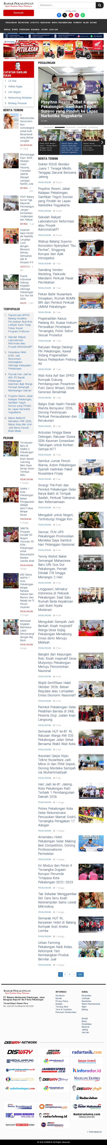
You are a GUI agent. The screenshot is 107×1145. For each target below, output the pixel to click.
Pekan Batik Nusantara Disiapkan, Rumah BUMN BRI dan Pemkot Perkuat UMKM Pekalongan (56, 300)
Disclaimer (60, 995)
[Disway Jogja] (87, 1088)
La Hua (10, 80)
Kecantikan (23, 23)
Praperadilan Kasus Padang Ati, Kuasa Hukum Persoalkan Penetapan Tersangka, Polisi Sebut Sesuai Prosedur (57, 327)
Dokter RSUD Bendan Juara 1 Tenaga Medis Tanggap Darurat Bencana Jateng (57, 170)
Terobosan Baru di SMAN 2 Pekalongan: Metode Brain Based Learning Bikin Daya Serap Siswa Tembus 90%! (27, 459)
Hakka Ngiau (13, 86)
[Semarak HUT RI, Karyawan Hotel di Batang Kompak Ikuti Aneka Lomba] (91, 924)
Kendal (7, 29)
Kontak (59, 998)
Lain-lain (53, 29)
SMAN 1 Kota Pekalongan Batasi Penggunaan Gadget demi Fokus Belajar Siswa (27, 502)
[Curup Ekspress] (53, 1106)
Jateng (44, 29)
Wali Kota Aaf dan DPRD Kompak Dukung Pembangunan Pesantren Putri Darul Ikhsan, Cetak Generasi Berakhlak (56, 384)
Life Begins (13, 92)
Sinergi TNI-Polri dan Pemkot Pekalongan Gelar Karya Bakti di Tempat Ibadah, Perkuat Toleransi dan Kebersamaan (57, 493)
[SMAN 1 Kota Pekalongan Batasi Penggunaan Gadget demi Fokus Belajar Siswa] (11, 494)
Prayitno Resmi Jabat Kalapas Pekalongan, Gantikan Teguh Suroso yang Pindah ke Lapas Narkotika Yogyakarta (18, 404)
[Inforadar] (87, 1070)
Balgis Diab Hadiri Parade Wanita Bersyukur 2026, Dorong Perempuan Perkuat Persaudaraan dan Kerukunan (57, 412)
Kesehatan (45, 23)
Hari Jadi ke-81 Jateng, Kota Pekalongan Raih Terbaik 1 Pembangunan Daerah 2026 (56, 790)
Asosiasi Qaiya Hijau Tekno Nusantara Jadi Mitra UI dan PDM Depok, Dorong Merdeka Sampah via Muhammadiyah (57, 764)
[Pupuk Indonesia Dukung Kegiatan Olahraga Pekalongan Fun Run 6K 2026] (11, 282)
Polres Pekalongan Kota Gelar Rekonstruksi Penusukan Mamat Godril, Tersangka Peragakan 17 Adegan (57, 817)
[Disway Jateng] (53, 1079)
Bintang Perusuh (16, 103)
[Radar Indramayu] (53, 1061)
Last (80, 974)
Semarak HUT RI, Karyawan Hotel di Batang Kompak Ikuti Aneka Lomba (57, 924)
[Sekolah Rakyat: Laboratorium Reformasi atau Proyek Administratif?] (91, 223)
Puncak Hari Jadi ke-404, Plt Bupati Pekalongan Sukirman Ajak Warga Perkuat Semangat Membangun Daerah (18, 382)
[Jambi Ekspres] (53, 1070)
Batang (93, 23)
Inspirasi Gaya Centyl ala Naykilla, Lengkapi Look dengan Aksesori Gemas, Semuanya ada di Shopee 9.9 (26, 246)
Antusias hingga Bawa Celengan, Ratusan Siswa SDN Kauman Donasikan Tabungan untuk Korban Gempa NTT (56, 441)
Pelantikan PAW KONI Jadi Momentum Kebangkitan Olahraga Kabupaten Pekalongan (18, 360)
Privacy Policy (62, 1001)
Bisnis (15, 29)
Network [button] (18, 13)
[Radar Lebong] (53, 1115)
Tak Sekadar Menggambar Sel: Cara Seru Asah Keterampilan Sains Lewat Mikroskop (57, 900)
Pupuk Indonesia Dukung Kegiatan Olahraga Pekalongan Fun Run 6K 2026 (26, 287)
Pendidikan (24, 29)
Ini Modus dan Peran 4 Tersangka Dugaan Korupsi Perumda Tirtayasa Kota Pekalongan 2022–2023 (55, 874)
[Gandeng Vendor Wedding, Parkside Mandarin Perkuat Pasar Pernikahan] (91, 276)
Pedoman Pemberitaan (66, 1012)
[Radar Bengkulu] (20, 1115)
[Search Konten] (99, 5)
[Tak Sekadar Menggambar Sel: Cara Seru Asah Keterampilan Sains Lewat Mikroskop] (91, 900)
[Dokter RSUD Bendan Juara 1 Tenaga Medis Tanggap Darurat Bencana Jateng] (91, 170)
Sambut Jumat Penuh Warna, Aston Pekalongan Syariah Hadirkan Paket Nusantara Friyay (57, 467)
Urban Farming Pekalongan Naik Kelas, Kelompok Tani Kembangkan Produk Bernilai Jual (55, 951)
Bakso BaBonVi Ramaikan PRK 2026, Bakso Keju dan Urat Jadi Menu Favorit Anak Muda (18, 425)
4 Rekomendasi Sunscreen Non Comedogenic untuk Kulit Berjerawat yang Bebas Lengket (28, 128)
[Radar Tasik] (87, 1052)
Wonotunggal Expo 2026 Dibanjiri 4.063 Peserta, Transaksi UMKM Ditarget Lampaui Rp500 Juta (27, 169)
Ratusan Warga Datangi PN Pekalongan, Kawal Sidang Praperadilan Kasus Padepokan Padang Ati (57, 355)
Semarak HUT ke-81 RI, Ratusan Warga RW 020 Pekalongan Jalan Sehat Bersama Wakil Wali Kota (56, 737)
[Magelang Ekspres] (87, 1079)
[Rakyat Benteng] (20, 1125)
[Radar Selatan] (53, 1125)
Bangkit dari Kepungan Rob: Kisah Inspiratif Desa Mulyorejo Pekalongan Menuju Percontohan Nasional (57, 663)
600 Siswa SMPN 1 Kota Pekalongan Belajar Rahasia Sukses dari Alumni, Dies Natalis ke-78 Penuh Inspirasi (27, 591)
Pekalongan (11, 23)
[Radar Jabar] (87, 1097)
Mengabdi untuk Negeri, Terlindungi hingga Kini (56, 517)
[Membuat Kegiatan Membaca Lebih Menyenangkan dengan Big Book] (11, 627)
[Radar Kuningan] (20, 1088)
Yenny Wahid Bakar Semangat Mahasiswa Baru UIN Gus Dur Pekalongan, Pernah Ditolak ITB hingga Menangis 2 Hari (54, 567)
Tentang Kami (62, 1006)
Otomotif (77, 23)
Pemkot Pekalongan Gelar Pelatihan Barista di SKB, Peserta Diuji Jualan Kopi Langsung (57, 713)
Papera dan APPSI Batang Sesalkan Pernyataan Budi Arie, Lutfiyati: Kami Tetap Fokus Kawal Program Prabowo (18, 323)
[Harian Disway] (53, 1052)
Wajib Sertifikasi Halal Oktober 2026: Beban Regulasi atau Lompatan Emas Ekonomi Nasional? (57, 689)
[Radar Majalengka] (53, 1088)
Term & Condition (64, 1009)
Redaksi (59, 1004)
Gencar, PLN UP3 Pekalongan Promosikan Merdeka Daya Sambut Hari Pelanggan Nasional (56, 538)
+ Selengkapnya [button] (94, 1131)
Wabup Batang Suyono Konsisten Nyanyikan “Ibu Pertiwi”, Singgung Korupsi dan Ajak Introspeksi (57, 250)
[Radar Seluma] (87, 1115)
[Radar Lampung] (20, 1079)
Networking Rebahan (18, 97)
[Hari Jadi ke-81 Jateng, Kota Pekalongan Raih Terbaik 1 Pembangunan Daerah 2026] (91, 790)
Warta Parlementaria (62, 23)
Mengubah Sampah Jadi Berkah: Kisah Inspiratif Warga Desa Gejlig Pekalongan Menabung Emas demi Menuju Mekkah (56, 632)
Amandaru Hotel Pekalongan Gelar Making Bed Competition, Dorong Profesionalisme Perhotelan (57, 845)
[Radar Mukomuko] (87, 1106)
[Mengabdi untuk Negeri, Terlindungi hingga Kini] (91, 520)
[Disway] (20, 1052)
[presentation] (102, 142)
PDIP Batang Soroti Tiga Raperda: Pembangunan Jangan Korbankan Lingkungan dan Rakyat (28, 208)
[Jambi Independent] (20, 1070)
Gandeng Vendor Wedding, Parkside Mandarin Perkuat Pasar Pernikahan (56, 276)
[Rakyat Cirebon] (87, 1061)
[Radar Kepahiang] (20, 1106)
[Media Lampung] (20, 1061)
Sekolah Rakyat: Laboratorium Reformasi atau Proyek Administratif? (18, 342)
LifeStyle (34, 23)
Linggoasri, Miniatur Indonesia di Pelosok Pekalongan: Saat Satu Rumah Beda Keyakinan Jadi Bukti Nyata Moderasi (55, 599)
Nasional (35, 29)
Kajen (86, 23)
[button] (48, 127)
